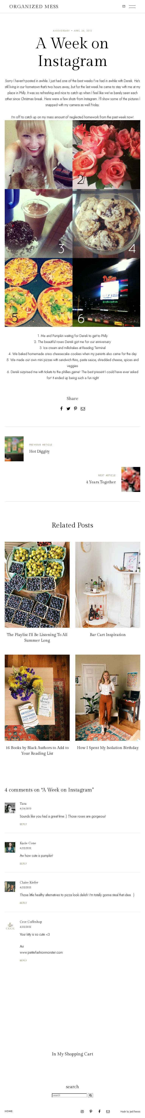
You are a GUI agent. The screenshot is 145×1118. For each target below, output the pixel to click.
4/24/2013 (25, 808)
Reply (23, 824)
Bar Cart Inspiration (108, 635)
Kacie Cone (28, 843)
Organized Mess (34, 6)
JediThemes (135, 1111)
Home (9, 1111)
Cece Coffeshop (31, 922)
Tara (23, 804)
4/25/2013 (25, 848)
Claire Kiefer (29, 882)
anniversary (61, 31)
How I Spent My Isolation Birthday (108, 748)
